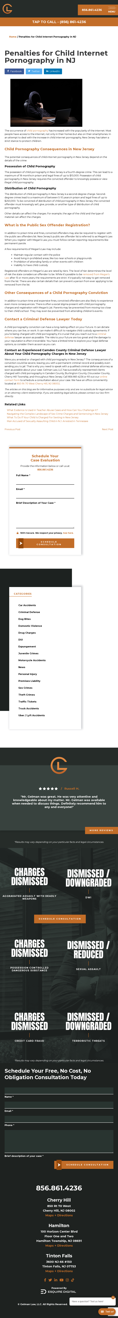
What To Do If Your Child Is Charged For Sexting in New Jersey (43, 417)
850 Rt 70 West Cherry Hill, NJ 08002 (38, 383)
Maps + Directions (59, 1215)
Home (13, 36)
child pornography (37, 130)
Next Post (107, 429)
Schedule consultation (49, 543)
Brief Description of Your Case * (35, 503)
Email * (20, 489)
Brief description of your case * (24, 1156)
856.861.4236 (92, 10)
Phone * (9, 1125)
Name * (9, 1096)
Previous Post (12, 429)
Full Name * (23, 475)
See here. (68, 533)
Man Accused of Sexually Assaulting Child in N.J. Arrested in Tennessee (47, 421)
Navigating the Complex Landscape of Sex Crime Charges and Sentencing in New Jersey (57, 414)
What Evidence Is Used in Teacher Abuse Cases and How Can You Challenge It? (52, 410)
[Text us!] (107, 1312)
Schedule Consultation (60, 919)
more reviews (101, 830)
